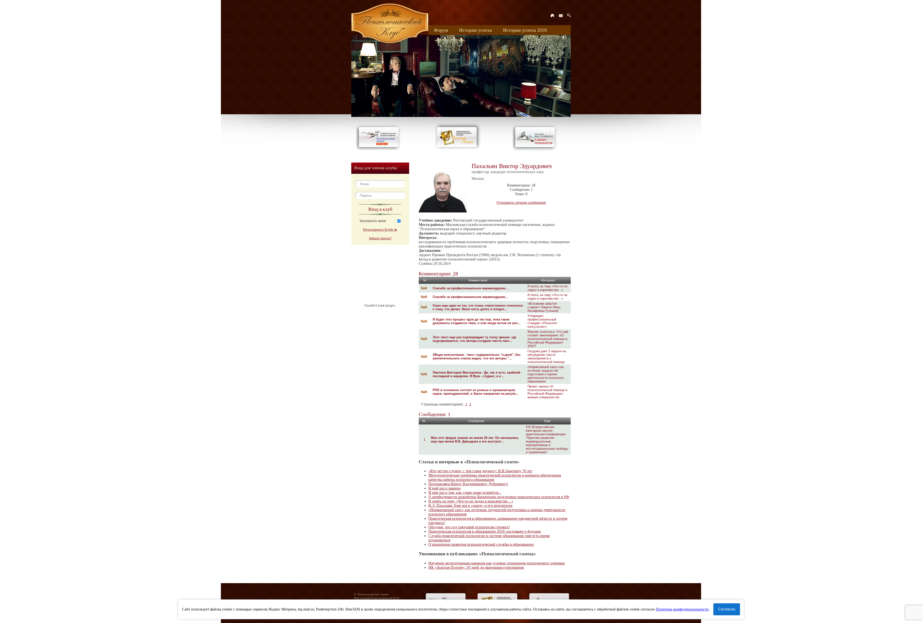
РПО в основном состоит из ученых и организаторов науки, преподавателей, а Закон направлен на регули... (476, 391)
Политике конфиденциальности (682, 609)
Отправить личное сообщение (521, 202)
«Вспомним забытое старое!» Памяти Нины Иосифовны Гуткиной (544, 307)
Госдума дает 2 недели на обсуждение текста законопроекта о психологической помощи (547, 356)
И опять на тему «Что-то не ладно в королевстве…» (547, 288)
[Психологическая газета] (379, 149)
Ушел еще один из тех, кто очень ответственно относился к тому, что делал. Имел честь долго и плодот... (478, 307)
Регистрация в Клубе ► (380, 229)
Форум (441, 30)
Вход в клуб (380, 209)
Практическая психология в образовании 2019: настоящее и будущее (484, 531)
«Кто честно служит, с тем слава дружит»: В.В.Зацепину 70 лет (480, 471)
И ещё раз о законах (444, 488)
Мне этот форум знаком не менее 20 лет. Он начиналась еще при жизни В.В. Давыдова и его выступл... (475, 439)
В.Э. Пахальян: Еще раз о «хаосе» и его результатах (470, 505)
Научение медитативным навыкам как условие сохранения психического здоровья (496, 563)
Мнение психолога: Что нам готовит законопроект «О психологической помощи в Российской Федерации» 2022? (548, 339)
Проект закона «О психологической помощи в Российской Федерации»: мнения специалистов (547, 392)
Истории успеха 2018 (525, 30)
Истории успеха (475, 30)
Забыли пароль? (380, 238)
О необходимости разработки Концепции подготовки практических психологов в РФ (498, 497)
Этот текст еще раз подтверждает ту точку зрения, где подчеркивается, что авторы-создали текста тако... (474, 339)
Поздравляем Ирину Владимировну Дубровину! (468, 484)
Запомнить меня (372, 221)
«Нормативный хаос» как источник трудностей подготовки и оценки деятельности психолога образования (546, 374)
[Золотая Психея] (457, 149)
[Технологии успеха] (536, 152)
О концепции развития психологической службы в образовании (481, 544)
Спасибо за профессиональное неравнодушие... (470, 288)
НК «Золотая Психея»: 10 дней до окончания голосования (476, 567)
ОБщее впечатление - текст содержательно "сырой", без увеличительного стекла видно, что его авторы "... (476, 356)
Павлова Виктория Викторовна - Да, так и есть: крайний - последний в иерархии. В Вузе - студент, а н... (477, 374)
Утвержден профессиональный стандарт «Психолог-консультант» (543, 321)
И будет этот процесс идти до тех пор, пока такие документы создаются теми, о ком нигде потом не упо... (477, 321)
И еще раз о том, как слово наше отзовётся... (464, 492)
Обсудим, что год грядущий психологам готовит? (469, 527)
